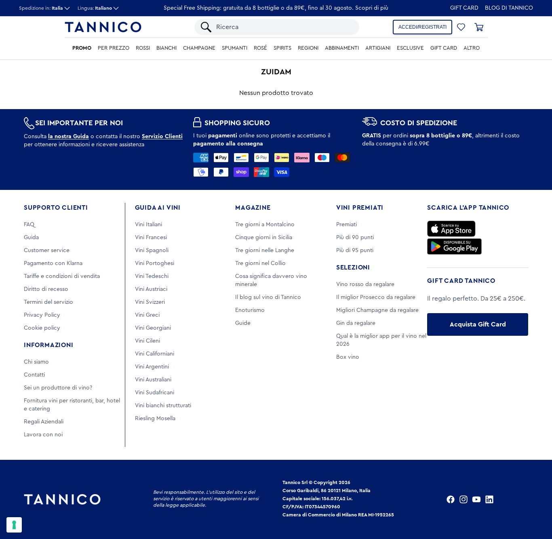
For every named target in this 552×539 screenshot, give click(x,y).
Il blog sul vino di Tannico (268, 297)
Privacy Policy (42, 315)
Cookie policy (42, 328)
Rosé (260, 48)
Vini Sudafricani (154, 393)
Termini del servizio (48, 302)
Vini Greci (147, 315)
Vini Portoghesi (154, 263)
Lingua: (95, 8)
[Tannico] (103, 27)
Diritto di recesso (46, 289)
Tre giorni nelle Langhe (264, 250)
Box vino (347, 357)
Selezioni (353, 267)
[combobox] (283, 27)
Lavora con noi (43, 435)
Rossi (143, 48)
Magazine (252, 207)
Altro (472, 48)
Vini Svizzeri (150, 302)
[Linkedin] (489, 499)
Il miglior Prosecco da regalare (375, 297)
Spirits (282, 48)
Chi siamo (36, 362)
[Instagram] (463, 499)
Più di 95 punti (354, 250)
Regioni (308, 48)
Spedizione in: (41, 8)
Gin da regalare (355, 323)
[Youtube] (476, 499)
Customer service (47, 250)
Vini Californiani (154, 354)
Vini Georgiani (153, 328)
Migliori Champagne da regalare (377, 310)
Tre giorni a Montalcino (265, 224)
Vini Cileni (147, 341)
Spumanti (234, 48)
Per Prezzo (113, 48)
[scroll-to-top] (535, 499)
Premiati (346, 224)
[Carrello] (479, 27)
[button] (461, 27)
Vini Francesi (151, 237)
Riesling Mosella (155, 418)
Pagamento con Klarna (53, 263)
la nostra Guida (68, 136)
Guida (31, 237)
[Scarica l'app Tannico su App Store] (451, 229)
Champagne (199, 48)
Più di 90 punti (355, 237)
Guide (243, 323)
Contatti (34, 375)
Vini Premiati (359, 207)
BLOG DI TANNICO (509, 8)
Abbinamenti (342, 48)
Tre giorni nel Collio (260, 263)
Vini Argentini (152, 367)
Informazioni (49, 345)
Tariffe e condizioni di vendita (62, 276)
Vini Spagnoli (152, 250)
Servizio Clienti (162, 136)
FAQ (29, 224)
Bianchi (166, 48)
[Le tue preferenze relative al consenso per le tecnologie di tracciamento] (14, 525)
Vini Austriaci (151, 289)
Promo (81, 48)
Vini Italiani (148, 224)
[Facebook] (450, 499)
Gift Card (464, 8)
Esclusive (410, 48)
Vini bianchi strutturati (163, 405)
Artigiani (377, 48)
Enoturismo (250, 310)
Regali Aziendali (43, 422)
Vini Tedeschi (152, 276)
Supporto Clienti (56, 207)
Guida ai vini (158, 207)
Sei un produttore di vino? (58, 388)
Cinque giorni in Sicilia (263, 237)
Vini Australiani (153, 380)
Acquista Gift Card (478, 324)
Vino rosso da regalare (365, 284)
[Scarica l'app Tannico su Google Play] (454, 246)
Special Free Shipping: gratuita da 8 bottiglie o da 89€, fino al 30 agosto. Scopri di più (276, 8)
